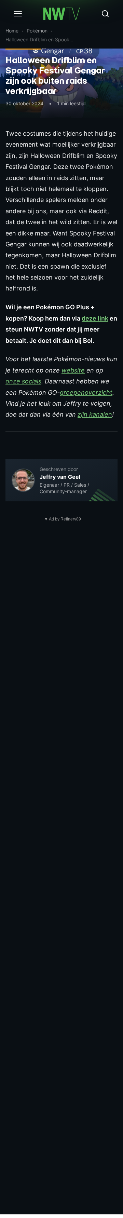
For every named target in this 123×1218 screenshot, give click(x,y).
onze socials (23, 381)
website (73, 370)
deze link (95, 318)
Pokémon (37, 30)
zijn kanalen (95, 414)
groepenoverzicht (86, 392)
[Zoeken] (105, 14)
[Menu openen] (18, 14)
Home (11, 30)
